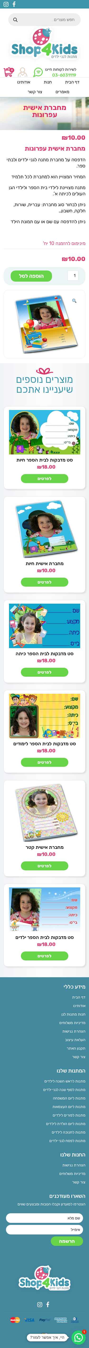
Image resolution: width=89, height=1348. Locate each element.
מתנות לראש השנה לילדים (64, 1081)
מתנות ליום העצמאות (68, 1106)
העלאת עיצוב (75, 1040)
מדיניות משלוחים (72, 1023)
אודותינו (79, 1005)
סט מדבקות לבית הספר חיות (44, 460)
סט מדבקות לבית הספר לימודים (44, 743)
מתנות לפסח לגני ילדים (67, 1141)
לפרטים (44, 478)
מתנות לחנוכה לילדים (68, 1132)
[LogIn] (22, 72)
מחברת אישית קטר (45, 847)
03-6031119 (64, 75)
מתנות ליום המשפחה (69, 1098)
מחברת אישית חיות (45, 563)
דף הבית (78, 997)
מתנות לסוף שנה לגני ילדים (64, 1089)
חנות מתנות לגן (73, 1014)
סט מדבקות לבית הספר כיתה (45, 653)
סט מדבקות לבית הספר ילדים (44, 937)
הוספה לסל (31, 276)
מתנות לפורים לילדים (69, 1115)
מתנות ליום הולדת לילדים (65, 1123)
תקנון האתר (76, 1048)
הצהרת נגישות (73, 1031)
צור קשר (78, 1057)
